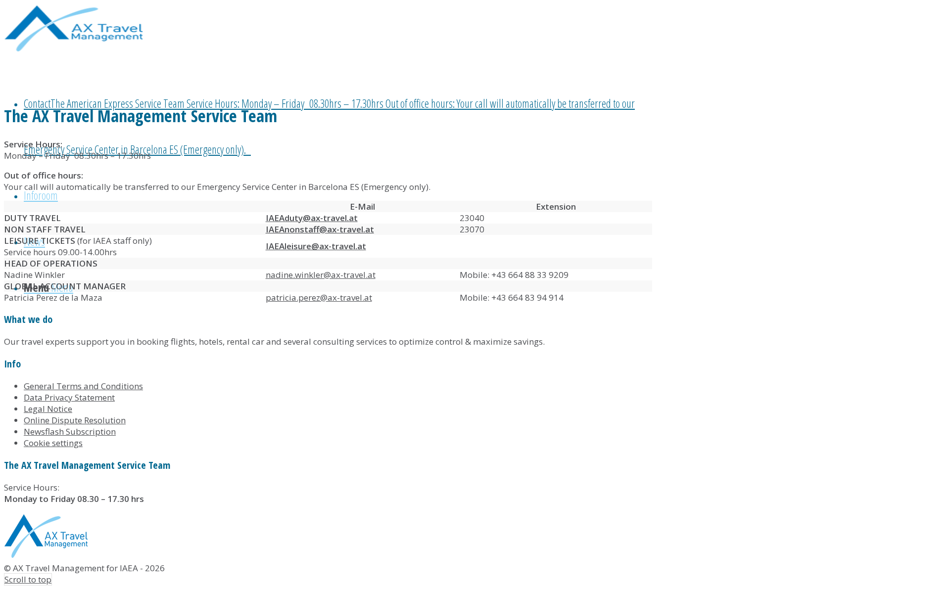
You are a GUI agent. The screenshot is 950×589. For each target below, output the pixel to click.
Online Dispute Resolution (75, 420)
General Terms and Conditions (83, 386)
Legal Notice (48, 408)
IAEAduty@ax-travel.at (312, 218)
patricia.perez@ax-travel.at (319, 297)
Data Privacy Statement (69, 397)
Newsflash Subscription (70, 431)
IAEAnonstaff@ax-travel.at (320, 229)
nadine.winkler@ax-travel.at (321, 274)
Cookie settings (53, 443)
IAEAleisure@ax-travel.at (316, 246)
